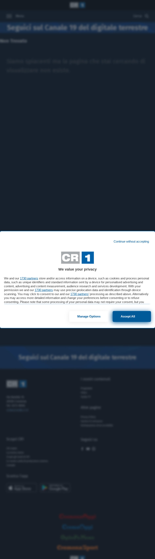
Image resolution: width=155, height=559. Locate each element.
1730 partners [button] (29, 278)
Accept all (128, 316)
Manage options (89, 316)
